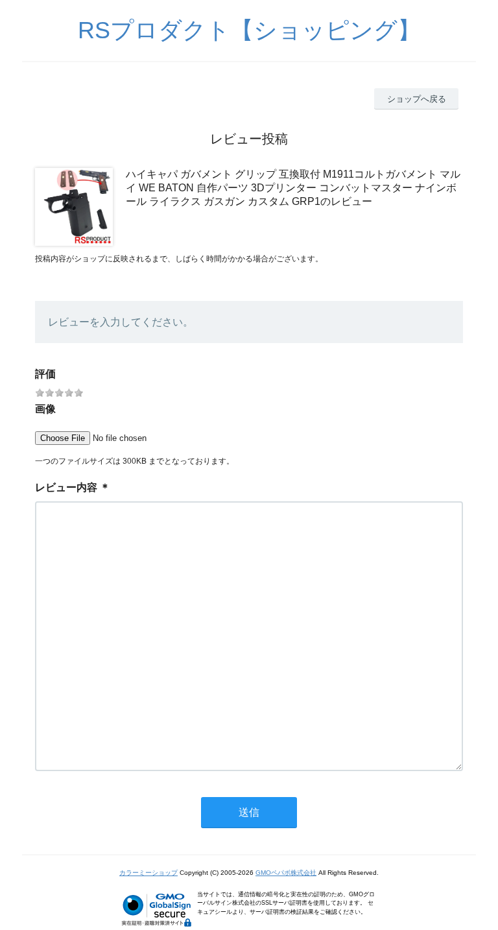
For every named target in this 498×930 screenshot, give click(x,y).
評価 (45, 373)
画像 (45, 408)
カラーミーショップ (148, 872)
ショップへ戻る (416, 99)
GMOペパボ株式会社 (285, 872)
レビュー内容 (66, 487)
